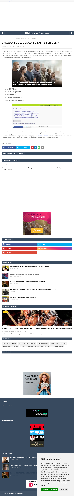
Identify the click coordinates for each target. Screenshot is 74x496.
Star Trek (43, 346)
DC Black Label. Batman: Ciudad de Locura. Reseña (25, 274)
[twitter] (54, 244)
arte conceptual (7, 346)
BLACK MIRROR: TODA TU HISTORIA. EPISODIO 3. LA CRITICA (27, 282)
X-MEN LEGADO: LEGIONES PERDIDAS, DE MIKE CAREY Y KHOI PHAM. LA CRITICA (33, 289)
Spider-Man (63, 343)
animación (23, 346)
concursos (8, 39)
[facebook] (19, 244)
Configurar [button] (63, 489)
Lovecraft (50, 346)
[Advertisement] (37, 16)
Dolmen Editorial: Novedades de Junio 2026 (23, 297)
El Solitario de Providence (37, 33)
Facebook (45, 136)
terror (20, 343)
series (8, 343)
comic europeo (59, 346)
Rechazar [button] (54, 489)
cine (4, 343)
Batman (14, 343)
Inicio (3, 39)
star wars (30, 346)
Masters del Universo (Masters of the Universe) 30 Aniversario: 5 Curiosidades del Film (37, 328)
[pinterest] (19, 248)
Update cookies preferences (8, 1)
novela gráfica (54, 343)
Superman (32, 343)
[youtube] (19, 252)
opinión (37, 346)
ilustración (15, 346)
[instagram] (54, 248)
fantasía (26, 343)
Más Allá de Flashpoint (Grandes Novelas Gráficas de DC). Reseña (29, 266)
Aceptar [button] (45, 489)
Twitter (40, 136)
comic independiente (43, 343)
